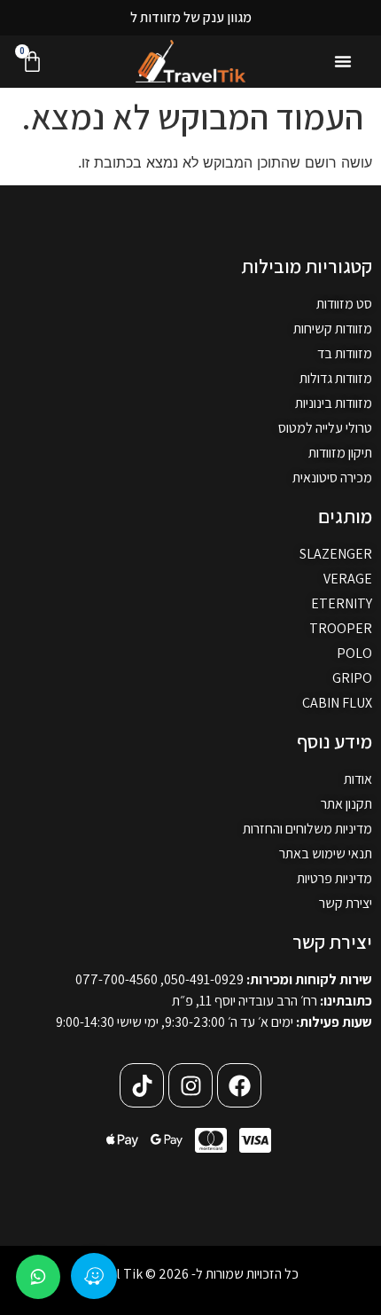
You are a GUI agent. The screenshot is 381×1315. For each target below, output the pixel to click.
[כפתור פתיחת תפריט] (343, 61)
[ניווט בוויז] (94, 1276)
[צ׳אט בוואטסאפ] (38, 1277)
